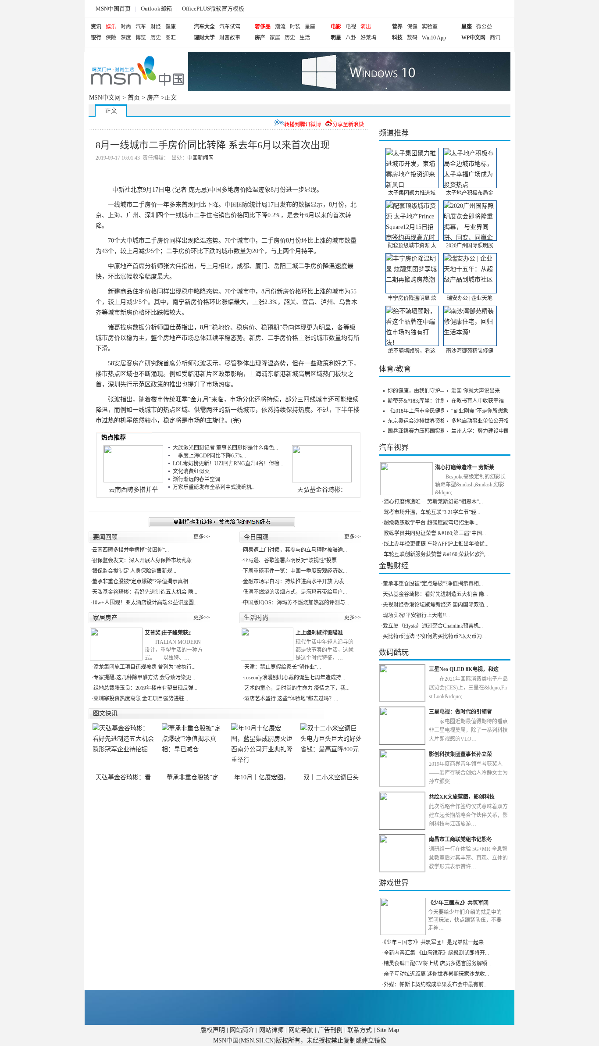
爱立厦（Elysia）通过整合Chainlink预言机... (433, 626)
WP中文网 (473, 38)
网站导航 (301, 1030)
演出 (365, 27)
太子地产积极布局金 (469, 193)
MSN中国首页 (113, 8)
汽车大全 (204, 27)
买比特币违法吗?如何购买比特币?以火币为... (434, 636)
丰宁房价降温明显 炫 (412, 298)
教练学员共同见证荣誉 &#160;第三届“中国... (435, 533)
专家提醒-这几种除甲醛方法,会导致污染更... (144, 678)
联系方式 (359, 1030)
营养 (397, 27)
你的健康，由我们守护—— (419, 391)
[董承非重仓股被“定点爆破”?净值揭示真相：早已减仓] (192, 748)
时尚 (126, 27)
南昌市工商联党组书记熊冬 (460, 839)
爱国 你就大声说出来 (475, 391)
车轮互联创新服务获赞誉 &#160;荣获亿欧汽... (436, 554)
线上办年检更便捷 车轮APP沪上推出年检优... (436, 544)
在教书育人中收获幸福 (477, 401)
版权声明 (212, 1030)
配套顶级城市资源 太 (412, 246)
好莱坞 (368, 38)
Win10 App (434, 38)
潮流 (280, 27)
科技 (397, 38)
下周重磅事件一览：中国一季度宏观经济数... (295, 571)
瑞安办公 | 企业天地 (469, 298)
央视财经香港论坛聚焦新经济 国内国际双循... (435, 605)
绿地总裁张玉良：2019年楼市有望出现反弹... (145, 688)
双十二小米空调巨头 (331, 777)
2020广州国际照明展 (469, 246)
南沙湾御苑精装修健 (469, 351)
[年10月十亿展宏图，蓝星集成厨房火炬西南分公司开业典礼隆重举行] (261, 748)
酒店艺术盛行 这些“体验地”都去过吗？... (291, 699)
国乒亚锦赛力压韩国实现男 (419, 431)
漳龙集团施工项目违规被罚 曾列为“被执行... (144, 667)
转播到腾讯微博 (302, 124)
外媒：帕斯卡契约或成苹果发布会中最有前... (436, 985)
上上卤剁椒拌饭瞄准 (319, 633)
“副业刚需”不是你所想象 (479, 411)
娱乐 (111, 27)
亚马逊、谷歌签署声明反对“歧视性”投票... (292, 560)
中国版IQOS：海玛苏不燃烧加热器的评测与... (296, 603)
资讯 (96, 27)
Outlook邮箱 (156, 8)
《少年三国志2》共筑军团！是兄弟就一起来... (436, 942)
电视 (351, 27)
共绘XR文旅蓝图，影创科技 (462, 797)
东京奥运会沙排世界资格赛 (419, 421)
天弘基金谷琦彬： (321, 489)
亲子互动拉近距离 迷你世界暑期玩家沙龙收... (436, 974)
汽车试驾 (229, 27)
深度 (126, 38)
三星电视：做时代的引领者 (460, 712)
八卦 (351, 38)
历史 (155, 38)
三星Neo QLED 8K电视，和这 (464, 669)
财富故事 (229, 38)
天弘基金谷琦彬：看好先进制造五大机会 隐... (144, 592)
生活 (305, 38)
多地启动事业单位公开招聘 (482, 421)
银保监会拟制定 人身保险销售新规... (134, 571)
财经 (155, 27)
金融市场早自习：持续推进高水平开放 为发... (295, 581)
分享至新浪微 (348, 124)
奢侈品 (263, 27)
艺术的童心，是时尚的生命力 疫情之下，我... (296, 688)
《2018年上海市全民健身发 (419, 411)
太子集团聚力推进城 (411, 193)
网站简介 (242, 1030)
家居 (275, 38)
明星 (336, 38)
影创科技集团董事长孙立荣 (460, 754)
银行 (96, 38)
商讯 (495, 38)
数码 (412, 38)
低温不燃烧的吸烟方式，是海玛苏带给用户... (295, 592)
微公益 (484, 27)
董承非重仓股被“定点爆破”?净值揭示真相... (142, 581)
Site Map (388, 1030)
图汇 (170, 38)
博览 (140, 38)
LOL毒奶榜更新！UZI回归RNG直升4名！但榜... (228, 464)
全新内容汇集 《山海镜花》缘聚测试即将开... (436, 953)
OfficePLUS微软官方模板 (213, 8)
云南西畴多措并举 (133, 489)
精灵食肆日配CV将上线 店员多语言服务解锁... (437, 963)
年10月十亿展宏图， (261, 777)
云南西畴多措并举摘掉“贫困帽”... (130, 550)
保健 (412, 27)
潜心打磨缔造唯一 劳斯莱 (464, 467)
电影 (336, 27)
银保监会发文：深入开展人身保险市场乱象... (144, 560)
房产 (260, 38)
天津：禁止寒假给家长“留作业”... (282, 667)
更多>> (201, 537)
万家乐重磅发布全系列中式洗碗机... (214, 487)
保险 (111, 38)
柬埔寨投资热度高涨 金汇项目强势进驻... (140, 699)
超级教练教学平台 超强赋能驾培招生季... (431, 523)
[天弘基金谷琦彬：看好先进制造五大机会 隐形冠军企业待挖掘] (123, 748)
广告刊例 (330, 1030)
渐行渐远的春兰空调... (198, 479)
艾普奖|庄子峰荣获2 (168, 633)
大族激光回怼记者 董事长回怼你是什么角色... (225, 448)
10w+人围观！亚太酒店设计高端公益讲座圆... (145, 603)
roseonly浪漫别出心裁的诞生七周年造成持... (294, 678)
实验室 (430, 27)
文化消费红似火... (193, 471)
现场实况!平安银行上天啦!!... (416, 615)
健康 (170, 27)
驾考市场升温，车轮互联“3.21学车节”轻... (432, 512)
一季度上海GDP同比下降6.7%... (209, 456)
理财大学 (204, 38)
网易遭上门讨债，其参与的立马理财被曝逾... (295, 550)
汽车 (140, 27)
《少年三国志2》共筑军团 (458, 903)
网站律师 (271, 1030)
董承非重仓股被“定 (192, 777)
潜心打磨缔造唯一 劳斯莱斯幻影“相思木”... (433, 502)
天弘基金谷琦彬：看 (123, 777)
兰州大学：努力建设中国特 (482, 431)
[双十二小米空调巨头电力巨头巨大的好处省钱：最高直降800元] (331, 748)
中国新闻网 (200, 158)
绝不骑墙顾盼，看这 (411, 351)
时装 (295, 27)
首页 (134, 97)
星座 (310, 27)
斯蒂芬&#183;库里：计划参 (419, 401)
